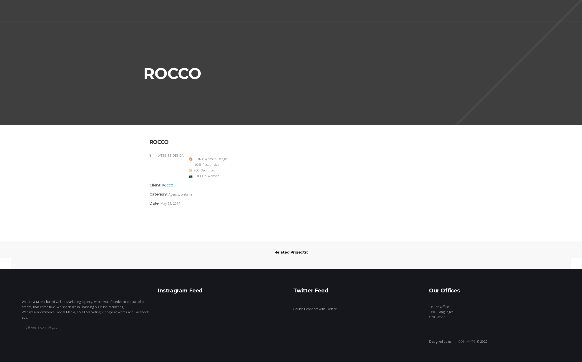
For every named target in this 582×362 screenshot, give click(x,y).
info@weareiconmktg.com (41, 327)
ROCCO (167, 185)
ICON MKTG (467, 341)
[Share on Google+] (164, 219)
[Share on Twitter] (157, 219)
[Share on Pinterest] (177, 219)
